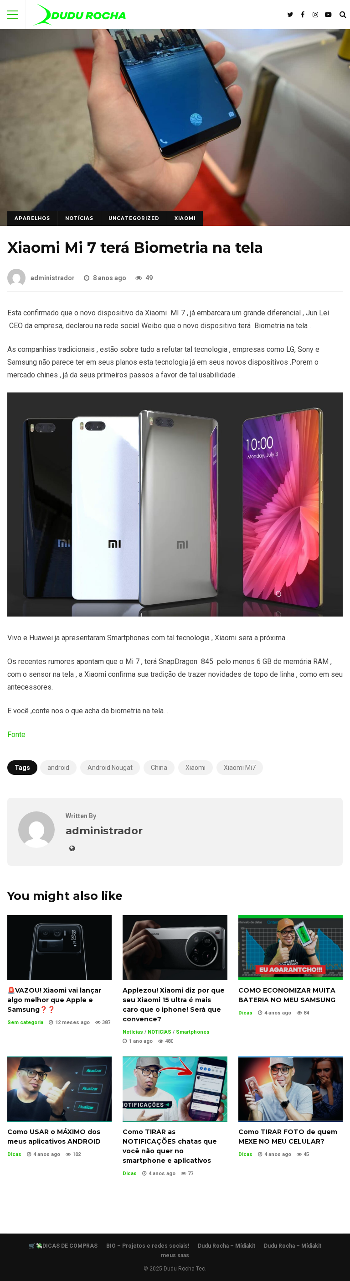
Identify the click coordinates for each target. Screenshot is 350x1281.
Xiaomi (185, 218)
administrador (53, 278)
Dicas (245, 1013)
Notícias (79, 218)
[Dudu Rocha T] (79, 16)
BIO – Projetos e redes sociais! (147, 1246)
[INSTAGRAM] (315, 14)
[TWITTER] (289, 14)
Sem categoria (25, 1022)
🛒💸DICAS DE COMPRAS (63, 1246)
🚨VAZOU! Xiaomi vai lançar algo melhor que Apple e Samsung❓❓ (59, 947)
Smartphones (193, 1032)
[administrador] (36, 845)
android (58, 767)
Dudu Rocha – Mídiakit (226, 1246)
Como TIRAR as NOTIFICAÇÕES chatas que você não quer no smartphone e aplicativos (175, 1089)
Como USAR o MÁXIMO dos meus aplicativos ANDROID (59, 1089)
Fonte (16, 734)
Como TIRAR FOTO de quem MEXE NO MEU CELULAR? (290, 1089)
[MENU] (12, 14)
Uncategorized (134, 218)
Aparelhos (32, 218)
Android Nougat (110, 767)
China (159, 767)
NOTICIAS (159, 1032)
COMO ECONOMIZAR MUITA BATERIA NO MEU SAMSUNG (290, 947)
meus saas (175, 1255)
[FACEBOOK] (302, 14)
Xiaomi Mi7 (240, 767)
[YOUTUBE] (328, 14)
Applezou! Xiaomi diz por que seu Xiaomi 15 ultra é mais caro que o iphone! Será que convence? (175, 947)
